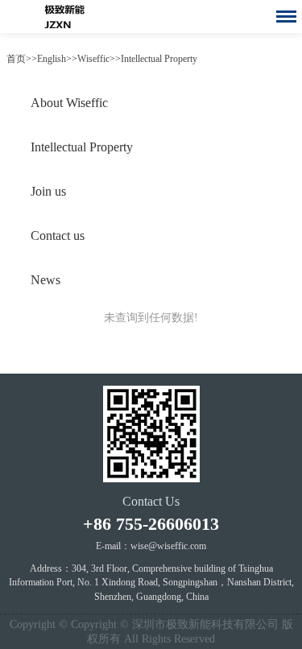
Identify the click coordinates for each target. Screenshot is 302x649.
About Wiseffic (69, 103)
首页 (16, 58)
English (51, 58)
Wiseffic (93, 58)
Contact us (58, 235)
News (45, 280)
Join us (48, 191)
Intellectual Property (159, 58)
